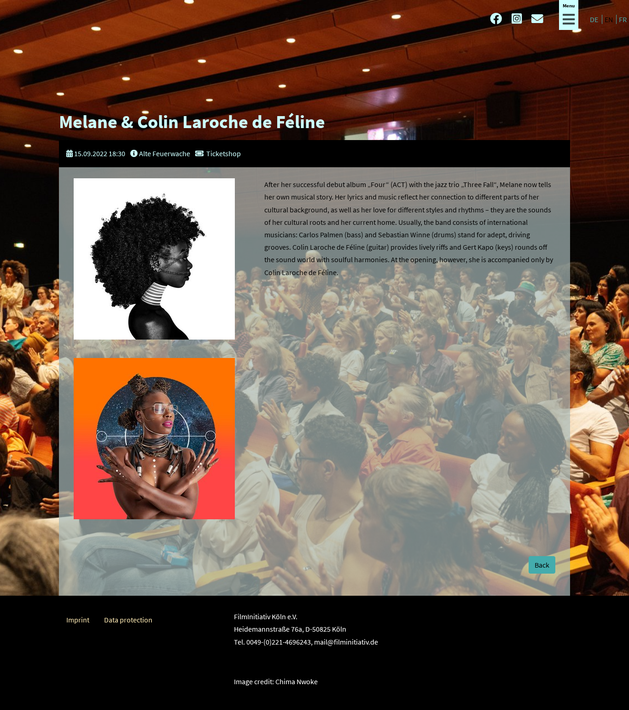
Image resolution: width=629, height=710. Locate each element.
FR (623, 19)
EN (609, 19)
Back (542, 564)
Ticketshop (223, 153)
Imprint (77, 619)
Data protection (128, 619)
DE (595, 19)
